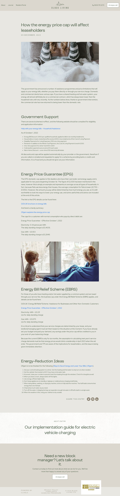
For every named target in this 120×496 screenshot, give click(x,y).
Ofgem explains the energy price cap (35, 212)
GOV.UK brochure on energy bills (33, 204)
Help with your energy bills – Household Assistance (40, 128)
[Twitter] (89, 399)
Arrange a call (113, 5)
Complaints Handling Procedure (51, 492)
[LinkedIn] (97, 399)
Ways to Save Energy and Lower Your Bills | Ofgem (73, 366)
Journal (10, 5)
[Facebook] (93, 399)
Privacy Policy (51, 490)
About (3, 5)
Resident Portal (21, 5)
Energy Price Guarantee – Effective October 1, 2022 (41, 308)
